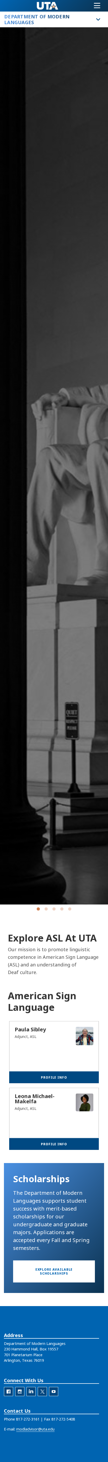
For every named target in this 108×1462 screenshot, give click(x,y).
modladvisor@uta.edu (35, 1429)
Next (96, 467)
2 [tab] (46, 910)
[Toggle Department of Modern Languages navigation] (98, 19)
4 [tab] (61, 910)
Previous (12, 467)
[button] (54, 1271)
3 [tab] (54, 910)
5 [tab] (69, 910)
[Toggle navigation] (97, 6)
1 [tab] (38, 910)
